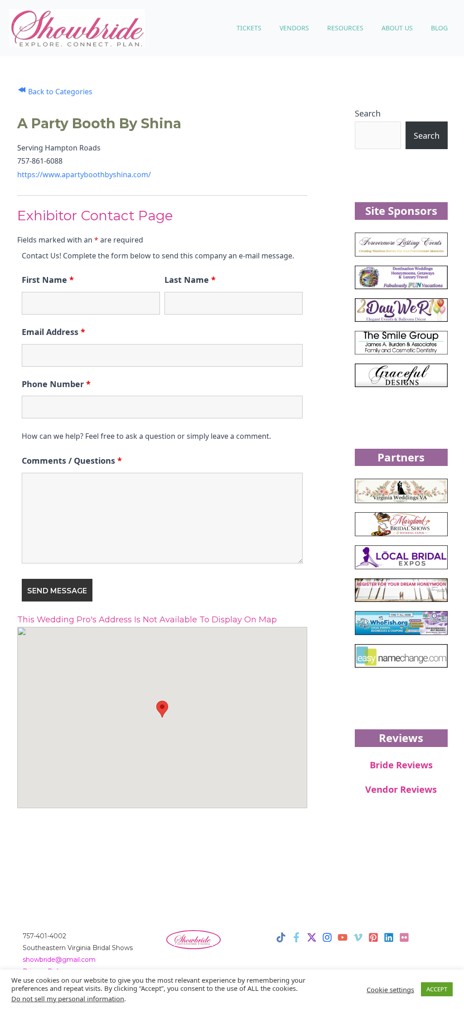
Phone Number (56, 383)
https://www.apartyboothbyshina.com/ (84, 174)
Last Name (190, 279)
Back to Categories (59, 92)
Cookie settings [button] (390, 989)
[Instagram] (327, 937)
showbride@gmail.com (59, 960)
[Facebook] (296, 937)
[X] (312, 937)
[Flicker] (404, 937)
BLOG (439, 28)
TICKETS (249, 28)
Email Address (53, 331)
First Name (48, 279)
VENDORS (294, 28)
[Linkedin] (389, 937)
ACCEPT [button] (436, 989)
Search (368, 113)
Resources (345, 28)
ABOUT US (397, 28)
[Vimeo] (358, 937)
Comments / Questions (72, 460)
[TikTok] (281, 937)
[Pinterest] (373, 937)
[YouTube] (343, 937)
